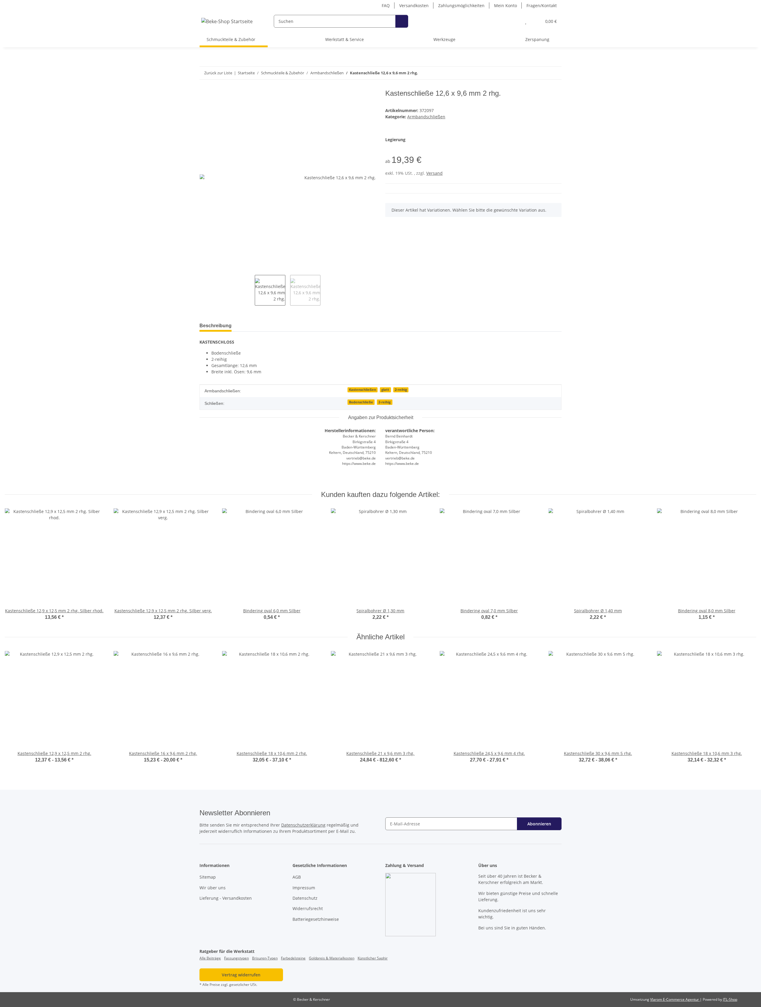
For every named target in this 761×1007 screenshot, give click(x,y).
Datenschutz (305, 898)
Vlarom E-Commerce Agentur (675, 999)
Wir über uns (212, 887)
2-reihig (401, 390)
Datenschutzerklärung (303, 825)
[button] (513, 21)
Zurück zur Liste (218, 72)
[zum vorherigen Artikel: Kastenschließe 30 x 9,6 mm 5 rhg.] (542, 73)
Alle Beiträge (210, 958)
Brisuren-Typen (265, 958)
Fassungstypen (236, 958)
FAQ (386, 5)
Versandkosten (414, 5)
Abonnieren (539, 824)
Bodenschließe (361, 402)
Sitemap (207, 877)
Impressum (304, 887)
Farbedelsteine (293, 958)
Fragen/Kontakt (541, 5)
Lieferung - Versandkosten (225, 898)
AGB (297, 877)
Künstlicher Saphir (373, 958)
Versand (434, 173)
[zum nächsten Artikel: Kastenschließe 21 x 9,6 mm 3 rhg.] (555, 73)
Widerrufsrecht (308, 908)
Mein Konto (505, 5)
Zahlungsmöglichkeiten (461, 5)
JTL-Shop (730, 999)
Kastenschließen (362, 390)
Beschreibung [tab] (215, 325)
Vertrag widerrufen (241, 975)
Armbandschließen (426, 116)
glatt (385, 390)
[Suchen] (401, 21)
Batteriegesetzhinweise (316, 919)
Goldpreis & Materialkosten (331, 958)
